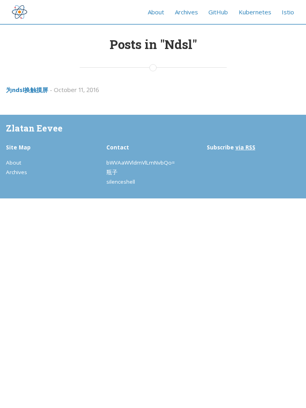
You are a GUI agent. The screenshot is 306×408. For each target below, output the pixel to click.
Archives (186, 12)
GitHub (218, 12)
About (156, 12)
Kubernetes (255, 12)
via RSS (245, 147)
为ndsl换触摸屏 (27, 90)
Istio (288, 12)
